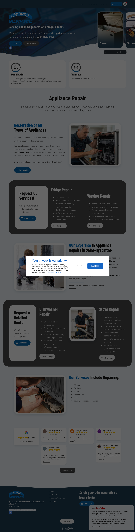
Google (47, 272)
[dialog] (67, 266)
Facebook (55, 272)
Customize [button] (80, 266)
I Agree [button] (95, 266)
